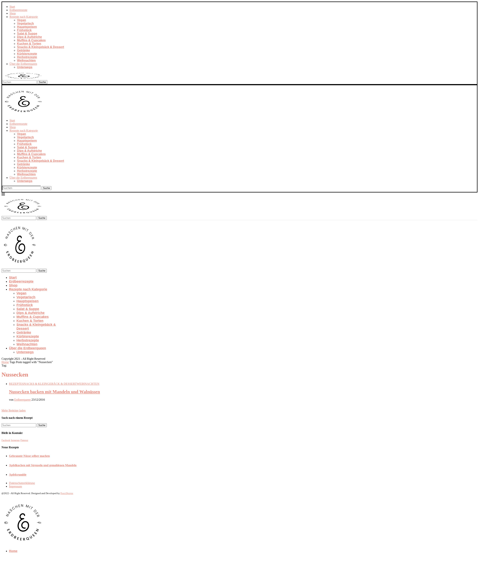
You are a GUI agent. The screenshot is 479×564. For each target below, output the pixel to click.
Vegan (21, 20)
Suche (42, 82)
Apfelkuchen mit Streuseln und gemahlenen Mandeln (43, 465)
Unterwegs (24, 67)
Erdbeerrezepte (18, 10)
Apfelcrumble (17, 474)
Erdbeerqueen (22, 399)
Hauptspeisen (27, 26)
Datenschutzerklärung (22, 483)
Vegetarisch (25, 23)
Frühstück (24, 30)
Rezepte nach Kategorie (24, 16)
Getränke (23, 50)
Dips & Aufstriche (29, 36)
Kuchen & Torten (29, 43)
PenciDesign (66, 493)
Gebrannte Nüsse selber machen (29, 455)
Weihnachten (26, 60)
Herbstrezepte (27, 57)
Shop (13, 13)
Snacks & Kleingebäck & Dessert (40, 47)
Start (12, 6)
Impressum (15, 486)
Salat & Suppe (27, 33)
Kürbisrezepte (27, 53)
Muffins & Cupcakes (31, 40)
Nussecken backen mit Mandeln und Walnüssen (54, 391)
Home (5, 362)
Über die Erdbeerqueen (23, 63)
